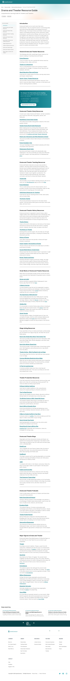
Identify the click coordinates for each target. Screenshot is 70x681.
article (36, 290)
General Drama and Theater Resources (8, 28)
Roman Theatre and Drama (27, 257)
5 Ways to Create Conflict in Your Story (30, 414)
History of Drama (24, 237)
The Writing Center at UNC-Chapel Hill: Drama (32, 398)
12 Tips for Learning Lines (26, 366)
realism (27, 589)
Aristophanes (23, 566)
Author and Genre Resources (17, 7)
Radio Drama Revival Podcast (27, 497)
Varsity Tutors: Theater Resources (29, 78)
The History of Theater (26, 229)
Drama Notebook (24, 184)
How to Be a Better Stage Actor (28, 344)
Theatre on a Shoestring (26, 64)
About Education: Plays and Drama (29, 72)
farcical (36, 300)
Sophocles (22, 309)
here (36, 283)
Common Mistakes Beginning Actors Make (31, 358)
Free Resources (30, 182)
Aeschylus (22, 555)
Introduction (5, 25)
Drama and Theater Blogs (7, 47)
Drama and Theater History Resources (8, 38)
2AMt (21, 462)
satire (48, 569)
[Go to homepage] (8, 2)
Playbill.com (23, 446)
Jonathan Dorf (23, 428)
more (33, 318)
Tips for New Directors (26, 392)
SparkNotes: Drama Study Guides (29, 119)
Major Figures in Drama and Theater (8, 52)
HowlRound (23, 454)
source (41, 307)
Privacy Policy (34, 673)
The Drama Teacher (25, 198)
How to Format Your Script (27, 420)
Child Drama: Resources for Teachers (30, 192)
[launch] (60, 673)
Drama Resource (24, 58)
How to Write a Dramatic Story (28, 406)
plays (21, 155)
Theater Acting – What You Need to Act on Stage (33, 352)
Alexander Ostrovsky (25, 586)
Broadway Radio (24, 505)
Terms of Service (42, 673)
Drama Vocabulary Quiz (26, 143)
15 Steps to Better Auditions (27, 386)
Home (2, 7)
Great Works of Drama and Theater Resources (8, 41)
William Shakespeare (25, 575)
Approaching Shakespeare (27, 522)
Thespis (22, 544)
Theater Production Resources (8, 45)
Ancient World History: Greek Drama (29, 249)
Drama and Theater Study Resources (7, 31)
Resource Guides (7, 7)
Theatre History (24, 222)
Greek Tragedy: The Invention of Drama (30, 243)
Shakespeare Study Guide (27, 149)
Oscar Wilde (23, 592)
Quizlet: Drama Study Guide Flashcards (30, 125)
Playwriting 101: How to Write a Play (29, 426)
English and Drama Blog (26, 469)
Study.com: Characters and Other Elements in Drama (34, 136)
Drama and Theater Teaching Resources (8, 34)
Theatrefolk (23, 178)
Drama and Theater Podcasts (8, 49)
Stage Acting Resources (7, 43)
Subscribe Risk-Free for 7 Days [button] (28, 104)
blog (45, 182)
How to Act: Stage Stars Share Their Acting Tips (33, 336)
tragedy (34, 549)
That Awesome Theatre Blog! (27, 477)
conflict (32, 416)
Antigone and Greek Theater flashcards (37, 134)
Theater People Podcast (26, 514)
